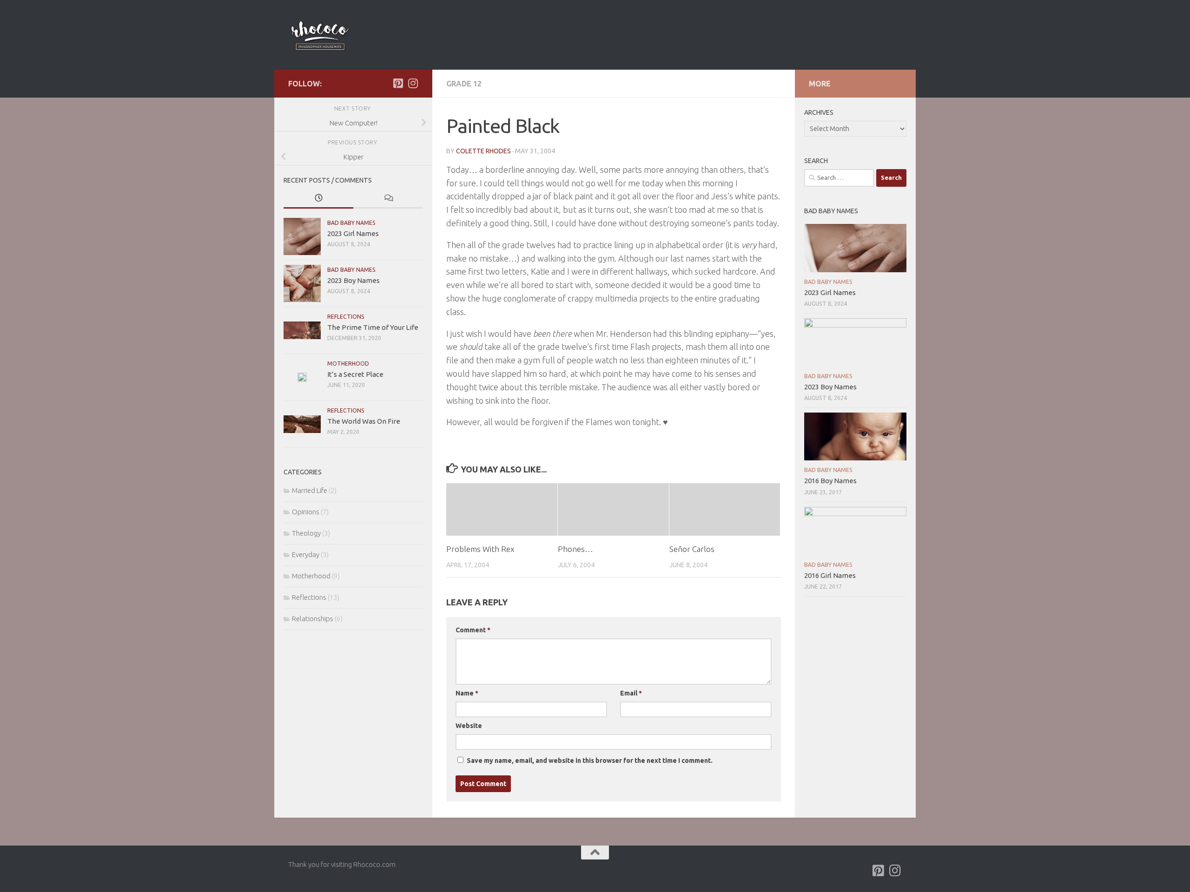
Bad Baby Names (351, 223)
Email (631, 693)
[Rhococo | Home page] (319, 35)
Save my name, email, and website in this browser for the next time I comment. (590, 760)
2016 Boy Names (830, 481)
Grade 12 (464, 83)
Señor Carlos (691, 548)
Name (467, 693)
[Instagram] (412, 83)
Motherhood (348, 364)
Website (469, 725)
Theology (306, 533)
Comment (473, 630)
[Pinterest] (397, 83)
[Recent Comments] (388, 199)
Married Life (309, 490)
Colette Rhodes (483, 151)
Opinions (305, 512)
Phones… (575, 548)
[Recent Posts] (318, 199)
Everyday (305, 554)
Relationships (312, 619)
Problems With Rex (480, 548)
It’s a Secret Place (355, 374)
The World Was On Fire (363, 421)
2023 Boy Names (353, 280)
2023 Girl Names (353, 233)
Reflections (345, 317)
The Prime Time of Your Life (372, 327)
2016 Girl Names (830, 575)
